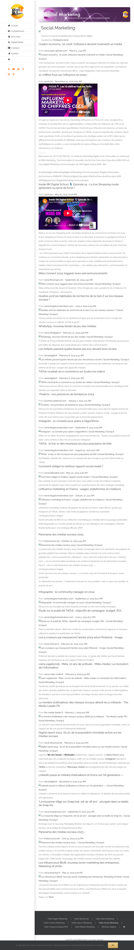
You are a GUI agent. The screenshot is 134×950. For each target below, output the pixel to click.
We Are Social (54, 755)
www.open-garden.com (56, 50)
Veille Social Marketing (108, 923)
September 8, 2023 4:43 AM (81, 812)
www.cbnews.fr (52, 644)
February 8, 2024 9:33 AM (71, 355)
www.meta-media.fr (54, 674)
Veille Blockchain (81, 919)
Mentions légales (109, 927)
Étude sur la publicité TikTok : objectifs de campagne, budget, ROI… (80, 610)
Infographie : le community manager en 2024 (66, 592)
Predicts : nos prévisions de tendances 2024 (66, 394)
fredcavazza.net (52, 541)
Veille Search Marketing (82, 923)
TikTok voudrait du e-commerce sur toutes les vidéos (72, 371)
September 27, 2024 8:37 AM (89, 598)
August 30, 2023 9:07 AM (87, 450)
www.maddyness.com (55, 812)
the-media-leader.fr (54, 712)
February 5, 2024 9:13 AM (76, 743)
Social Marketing (58, 27)
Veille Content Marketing (54, 923)
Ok (113, 945)
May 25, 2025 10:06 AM (66, 194)
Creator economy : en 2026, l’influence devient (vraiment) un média (80, 44)
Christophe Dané (60, 40)
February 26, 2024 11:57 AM (74, 644)
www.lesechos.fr (52, 873)
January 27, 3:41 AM (84, 495)
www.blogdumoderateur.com (59, 306)
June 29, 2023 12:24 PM (72, 838)
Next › (52, 897)
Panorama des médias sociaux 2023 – (62, 832)
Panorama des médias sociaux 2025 (61, 534)
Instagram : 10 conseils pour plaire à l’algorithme (69, 421)
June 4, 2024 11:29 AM (85, 306)
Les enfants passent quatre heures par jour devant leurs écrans (78, 348)
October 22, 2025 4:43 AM (74, 541)
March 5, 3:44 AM (77, 50)
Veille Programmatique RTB (56, 927)
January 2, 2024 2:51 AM (79, 401)
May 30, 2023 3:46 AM (77, 473)
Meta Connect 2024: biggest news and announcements (73, 273)
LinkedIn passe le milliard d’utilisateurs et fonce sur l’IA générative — (81, 775)
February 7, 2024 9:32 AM (77, 712)
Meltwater (69, 755)
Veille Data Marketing (105, 919)
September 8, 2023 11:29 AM (88, 427)
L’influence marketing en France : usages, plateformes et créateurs (80, 489)
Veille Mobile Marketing (85, 927)
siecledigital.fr (51, 355)
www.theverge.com (54, 280)
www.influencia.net (53, 743)
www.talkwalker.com (54, 473)
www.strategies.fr (53, 333)
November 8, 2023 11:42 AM (72, 781)
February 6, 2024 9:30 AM (71, 378)
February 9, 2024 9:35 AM (77, 674)
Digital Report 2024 (115, 755)
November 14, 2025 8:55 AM (68, 81)
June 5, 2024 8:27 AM (85, 617)
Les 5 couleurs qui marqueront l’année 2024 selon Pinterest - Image (81, 637)
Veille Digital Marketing (57, 919)
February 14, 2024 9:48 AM (75, 333)
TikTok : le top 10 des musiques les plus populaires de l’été (75, 443)
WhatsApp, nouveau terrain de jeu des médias (67, 326)
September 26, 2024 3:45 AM (79, 280)
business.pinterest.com (55, 401)
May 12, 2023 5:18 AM (72, 873)
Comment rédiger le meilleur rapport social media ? (71, 466)
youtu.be (48, 81)
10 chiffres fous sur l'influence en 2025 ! (63, 74)
